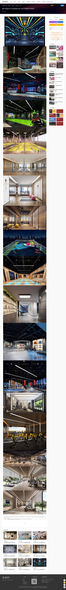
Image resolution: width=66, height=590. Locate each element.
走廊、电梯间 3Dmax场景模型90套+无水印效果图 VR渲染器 (39, 555)
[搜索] (56, 5)
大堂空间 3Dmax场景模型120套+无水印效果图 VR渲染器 (25, 555)
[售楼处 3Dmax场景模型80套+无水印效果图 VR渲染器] (10, 562)
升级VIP (61, 19)
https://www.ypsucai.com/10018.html (13, 519)
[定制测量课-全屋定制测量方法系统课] (59, 123)
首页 (11, 1)
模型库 (23, 1)
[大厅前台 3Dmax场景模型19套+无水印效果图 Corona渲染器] (39, 535)
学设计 (14, 1)
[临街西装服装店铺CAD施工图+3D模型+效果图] (10, 535)
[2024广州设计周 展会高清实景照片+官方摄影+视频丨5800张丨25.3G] (59, 59)
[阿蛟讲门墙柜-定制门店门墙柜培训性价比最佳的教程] (52, 123)
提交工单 (58, 39)
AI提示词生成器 (49, 1)
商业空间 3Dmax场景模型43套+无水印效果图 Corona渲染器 (24, 542)
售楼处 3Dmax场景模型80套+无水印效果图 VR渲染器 (10, 569)
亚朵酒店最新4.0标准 (58, 85)
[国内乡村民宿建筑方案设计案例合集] (51, 94)
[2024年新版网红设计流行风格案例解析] (52, 64)
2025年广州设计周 (58, 77)
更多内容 (38, 1)
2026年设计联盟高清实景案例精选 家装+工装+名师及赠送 (59, 74)
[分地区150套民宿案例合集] (51, 99)
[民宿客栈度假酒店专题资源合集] (51, 103)
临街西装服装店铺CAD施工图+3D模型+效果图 (10, 542)
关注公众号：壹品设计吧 (44, 582)
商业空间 (4, 11)
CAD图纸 (33, 1)
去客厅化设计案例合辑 (58, 81)
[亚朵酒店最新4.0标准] (51, 86)
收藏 (56, 24)
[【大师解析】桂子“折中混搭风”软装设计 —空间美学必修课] (59, 115)
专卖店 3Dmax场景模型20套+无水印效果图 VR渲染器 (25, 569)
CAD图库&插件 (25, 582)
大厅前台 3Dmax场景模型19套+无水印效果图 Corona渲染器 (39, 542)
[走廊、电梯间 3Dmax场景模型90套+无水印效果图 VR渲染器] (39, 549)
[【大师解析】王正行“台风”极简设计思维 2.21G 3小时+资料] (52, 111)
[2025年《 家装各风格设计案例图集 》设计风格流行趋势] (59, 53)
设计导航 (43, 1)
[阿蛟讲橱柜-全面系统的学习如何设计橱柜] (52, 115)
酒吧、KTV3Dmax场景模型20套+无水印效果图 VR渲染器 (39, 569)
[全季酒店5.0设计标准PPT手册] (59, 65)
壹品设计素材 (35, 587)
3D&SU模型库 (25, 583)
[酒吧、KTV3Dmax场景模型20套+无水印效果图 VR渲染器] (39, 562)
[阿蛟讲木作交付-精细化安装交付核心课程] (59, 111)
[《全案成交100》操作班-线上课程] (52, 119)
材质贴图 (28, 1)
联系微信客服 (43, 580)
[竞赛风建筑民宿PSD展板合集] (51, 90)
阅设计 (19, 1)
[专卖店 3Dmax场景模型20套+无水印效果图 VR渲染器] (25, 562)
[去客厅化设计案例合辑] (51, 82)
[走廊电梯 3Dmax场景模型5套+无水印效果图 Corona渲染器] (10, 549)
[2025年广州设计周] (51, 78)
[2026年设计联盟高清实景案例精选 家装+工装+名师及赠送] (52, 47)
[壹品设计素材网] (5, 2)
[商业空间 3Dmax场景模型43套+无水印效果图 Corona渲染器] (25, 535)
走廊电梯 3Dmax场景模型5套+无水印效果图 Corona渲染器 (9, 555)
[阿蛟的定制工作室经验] (59, 119)
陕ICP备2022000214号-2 (43, 587)
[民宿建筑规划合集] (52, 53)
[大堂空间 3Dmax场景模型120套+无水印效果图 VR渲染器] (25, 549)
